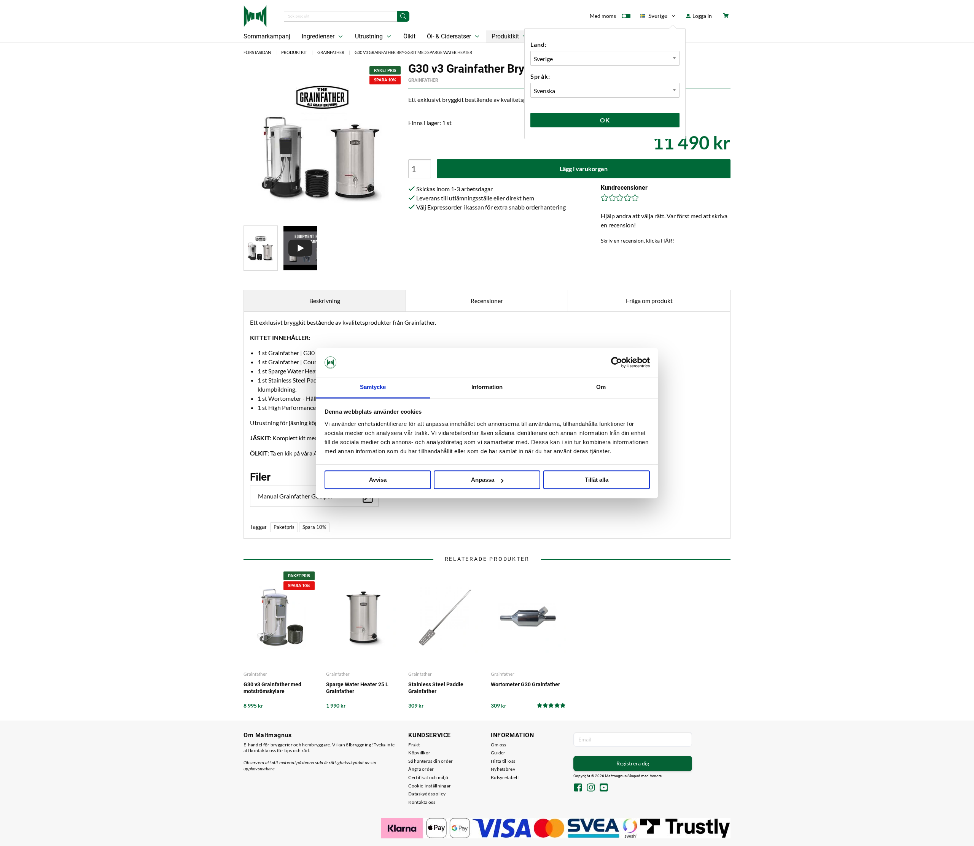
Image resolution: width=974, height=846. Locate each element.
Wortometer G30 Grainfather (525, 684)
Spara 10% (314, 527)
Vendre (656, 776)
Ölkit (409, 36)
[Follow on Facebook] (577, 788)
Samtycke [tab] (373, 387)
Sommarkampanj (267, 36)
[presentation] (261, 248)
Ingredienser (319, 36)
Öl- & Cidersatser (450, 36)
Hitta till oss (503, 761)
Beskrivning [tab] (324, 300)
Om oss (498, 745)
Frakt (414, 745)
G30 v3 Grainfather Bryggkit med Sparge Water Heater (413, 52)
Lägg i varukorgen (584, 168)
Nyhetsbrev (503, 769)
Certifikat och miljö (428, 777)
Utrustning (369, 36)
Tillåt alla (596, 480)
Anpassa (482, 480)
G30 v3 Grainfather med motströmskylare (272, 687)
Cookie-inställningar (429, 786)
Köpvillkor (419, 753)
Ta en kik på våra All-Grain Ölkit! (312, 453)
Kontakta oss (421, 802)
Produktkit (506, 36)
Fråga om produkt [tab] (649, 300)
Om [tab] (601, 387)
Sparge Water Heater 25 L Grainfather (357, 687)
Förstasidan (257, 52)
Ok (605, 120)
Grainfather (330, 52)
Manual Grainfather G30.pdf (295, 496)
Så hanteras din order (430, 761)
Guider (498, 753)
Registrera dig (632, 763)
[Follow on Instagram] (590, 788)
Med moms (603, 16)
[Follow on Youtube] (603, 788)
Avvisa (378, 480)
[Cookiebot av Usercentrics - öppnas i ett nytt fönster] (616, 362)
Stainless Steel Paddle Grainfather (435, 687)
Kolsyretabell (505, 777)
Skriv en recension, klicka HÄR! (637, 240)
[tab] (260, 248)
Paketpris (284, 527)
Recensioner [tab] (487, 300)
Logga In (701, 16)
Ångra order (421, 769)
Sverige (653, 17)
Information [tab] (487, 387)
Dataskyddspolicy (427, 794)
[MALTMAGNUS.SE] (255, 15)
